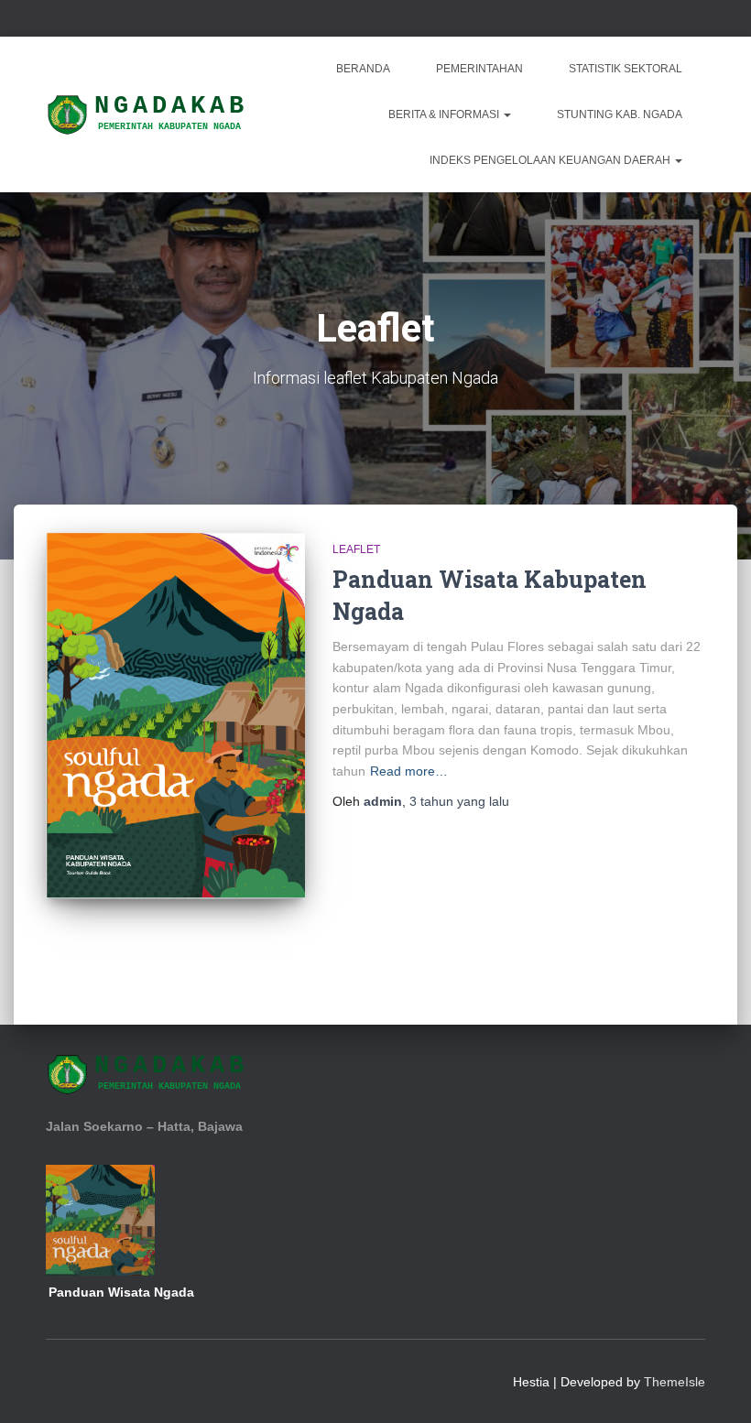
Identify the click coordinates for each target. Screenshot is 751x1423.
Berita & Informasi (445, 114)
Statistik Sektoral (625, 68)
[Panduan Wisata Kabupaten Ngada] (175, 715)
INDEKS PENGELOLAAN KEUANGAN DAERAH (551, 160)
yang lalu (459, 801)
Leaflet (356, 549)
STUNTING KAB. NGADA (619, 114)
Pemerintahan (479, 68)
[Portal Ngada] (148, 114)
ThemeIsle (674, 1381)
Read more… (409, 771)
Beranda (363, 68)
